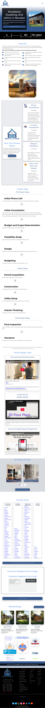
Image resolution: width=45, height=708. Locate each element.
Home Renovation (22, 673)
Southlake (6, 549)
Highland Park (17, 545)
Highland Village (27, 524)
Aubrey (25, 506)
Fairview (36, 548)
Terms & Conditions (23, 707)
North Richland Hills (7, 538)
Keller (5, 530)
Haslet (5, 527)
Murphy (35, 552)
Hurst (5, 528)
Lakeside (6, 533)
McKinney (36, 551)
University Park (17, 557)
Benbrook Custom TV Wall (13, 480)
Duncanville (16, 539)
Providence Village (26, 547)
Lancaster (16, 548)
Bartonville (26, 507)
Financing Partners (32, 680)
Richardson (16, 551)
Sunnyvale (16, 555)
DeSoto (15, 537)
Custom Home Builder (22, 679)
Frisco (35, 549)
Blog (39, 684)
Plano (35, 555)
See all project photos (22, 489)
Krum (25, 528)
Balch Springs (17, 530)
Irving (15, 546)
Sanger (25, 551)
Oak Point (26, 540)
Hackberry (26, 519)
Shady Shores (27, 554)
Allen (35, 546)
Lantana (26, 534)
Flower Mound (27, 518)
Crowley (6, 515)
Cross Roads (26, 512)
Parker (35, 554)
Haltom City (6, 525)
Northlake (26, 539)
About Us (31, 673)
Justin (25, 525)
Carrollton (16, 531)
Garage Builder (21, 684)
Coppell (15, 534)
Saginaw (6, 548)
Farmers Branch (17, 540)
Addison (16, 528)
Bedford (6, 510)
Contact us (12, 155)
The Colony (26, 555)
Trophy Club (26, 557)
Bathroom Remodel (22, 676)
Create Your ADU (14, 26)
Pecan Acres (6, 542)
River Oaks (6, 546)
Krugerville (26, 527)
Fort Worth (6, 522)
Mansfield (6, 536)
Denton (25, 513)
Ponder (25, 545)
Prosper (35, 557)
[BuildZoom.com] (10, 652)
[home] (5, 3)
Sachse (15, 554)
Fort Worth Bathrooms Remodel (31, 480)
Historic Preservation (22, 686)
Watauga (6, 551)
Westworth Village (6, 556)
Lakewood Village (26, 532)
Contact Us (31, 671)
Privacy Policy (17, 707)
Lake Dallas (26, 530)
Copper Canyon (27, 509)
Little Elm (26, 537)
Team (30, 682)
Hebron (25, 521)
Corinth (25, 510)
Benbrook (6, 512)
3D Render (20, 691)
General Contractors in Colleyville (10, 655)
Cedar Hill (16, 533)
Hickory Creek (27, 522)
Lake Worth (6, 534)
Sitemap (28, 707)
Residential (39, 671)
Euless (5, 521)
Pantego (6, 540)
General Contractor (22, 671)
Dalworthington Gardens (7, 517)
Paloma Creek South (27, 543)
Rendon (6, 543)
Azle (5, 509)
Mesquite (16, 549)
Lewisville (26, 536)
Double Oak (26, 516)
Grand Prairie (17, 543)
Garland (16, 542)
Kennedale (6, 531)
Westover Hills (7, 554)
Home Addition (21, 678)
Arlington (6, 507)
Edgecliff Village (7, 519)
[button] (42, 3)
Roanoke (26, 549)
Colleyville (6, 513)
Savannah (26, 552)
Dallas (15, 536)
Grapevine (6, 524)
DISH (25, 515)
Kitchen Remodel (22, 674)
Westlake (6, 552)
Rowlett (16, 552)
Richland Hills (7, 545)
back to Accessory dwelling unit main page (22, 562)
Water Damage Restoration (23, 689)
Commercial (39, 673)
